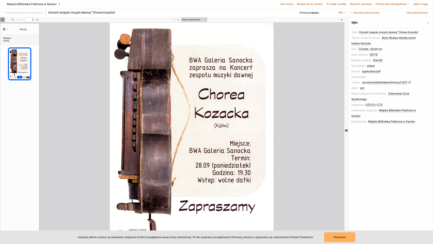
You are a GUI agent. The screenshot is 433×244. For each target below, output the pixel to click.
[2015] (373, 54)
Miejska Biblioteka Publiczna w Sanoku (391, 121)
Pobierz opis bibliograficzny (390, 4)
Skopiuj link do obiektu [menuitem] (310, 4)
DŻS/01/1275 (374, 104)
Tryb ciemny (286, 4)
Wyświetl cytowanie (361, 4)
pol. (362, 88)
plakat (371, 65)
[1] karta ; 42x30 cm (370, 49)
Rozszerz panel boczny (366, 12)
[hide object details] (346, 130)
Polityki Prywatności (301, 237)
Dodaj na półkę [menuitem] (337, 4)
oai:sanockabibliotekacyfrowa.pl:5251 (385, 82)
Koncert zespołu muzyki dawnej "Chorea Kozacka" (389, 32)
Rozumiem (340, 237)
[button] (391, 22)
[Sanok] (377, 60)
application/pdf (371, 71)
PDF (340, 12)
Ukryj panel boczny (417, 12)
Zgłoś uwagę (420, 4)
